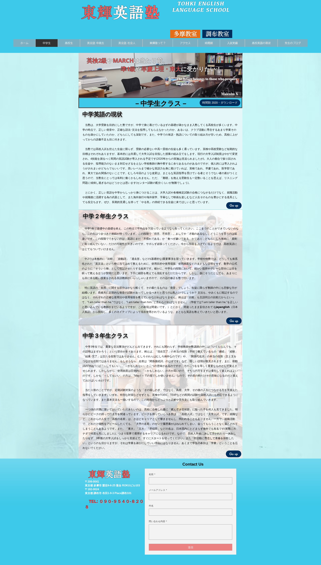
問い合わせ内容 (158, 521)
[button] (185, 34)
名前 (152, 474)
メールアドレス (158, 490)
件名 (151, 505)
